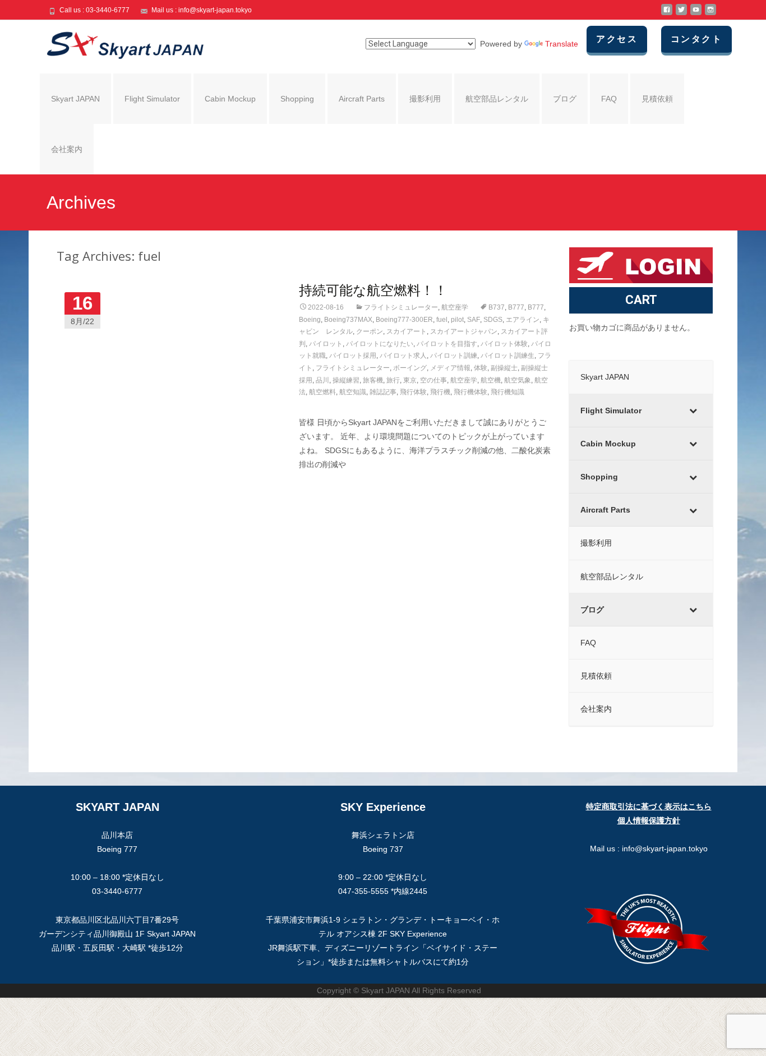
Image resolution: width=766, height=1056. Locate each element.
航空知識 (352, 392)
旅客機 (373, 380)
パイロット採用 (352, 355)
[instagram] (710, 14)
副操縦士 (504, 368)
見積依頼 (657, 98)
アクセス (617, 39)
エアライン (522, 320)
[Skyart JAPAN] (116, 42)
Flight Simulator (152, 98)
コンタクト (696, 39)
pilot (457, 320)
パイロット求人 (403, 355)
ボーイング (410, 368)
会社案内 (66, 149)
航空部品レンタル (496, 98)
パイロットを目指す (447, 344)
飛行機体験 (470, 392)
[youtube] (696, 14)
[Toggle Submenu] (693, 410)
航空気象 (517, 380)
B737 (496, 307)
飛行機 (440, 392)
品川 (322, 380)
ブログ (564, 98)
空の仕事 (433, 380)
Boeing (310, 320)
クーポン (369, 331)
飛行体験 (413, 392)
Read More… (323, 485)
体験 (480, 368)
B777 (516, 307)
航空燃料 (322, 392)
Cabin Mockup (230, 98)
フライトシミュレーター (401, 307)
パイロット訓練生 (507, 355)
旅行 (393, 380)
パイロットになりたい (379, 344)
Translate (561, 43)
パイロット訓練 (453, 355)
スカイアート (406, 331)
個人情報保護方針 (648, 820)
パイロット (326, 344)
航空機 (491, 380)
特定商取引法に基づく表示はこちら (649, 806)
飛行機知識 (507, 392)
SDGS (492, 320)
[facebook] (666, 14)
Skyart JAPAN (75, 98)
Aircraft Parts (362, 98)
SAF (473, 320)
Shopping (297, 98)
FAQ (609, 98)
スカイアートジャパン (463, 331)
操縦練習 (346, 380)
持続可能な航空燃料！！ (373, 289)
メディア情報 (450, 368)
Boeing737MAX (348, 320)
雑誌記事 (383, 392)
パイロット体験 (504, 344)
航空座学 (454, 307)
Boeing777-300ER (404, 320)
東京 (410, 380)
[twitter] (681, 14)
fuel (441, 320)
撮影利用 (425, 98)
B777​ (536, 307)
